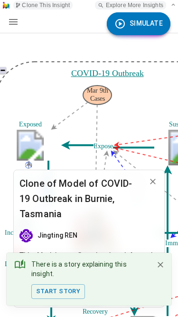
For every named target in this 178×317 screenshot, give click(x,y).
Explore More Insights (134, 5)
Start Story (58, 291)
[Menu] (13, 21)
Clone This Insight (46, 5)
